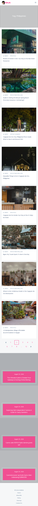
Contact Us (19, 503)
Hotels (14, 56)
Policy (19, 498)
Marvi (6, 56)
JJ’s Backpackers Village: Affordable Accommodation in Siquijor (14, 331)
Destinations (16, 95)
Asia (21, 95)
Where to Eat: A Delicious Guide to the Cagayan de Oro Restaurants (18, 292)
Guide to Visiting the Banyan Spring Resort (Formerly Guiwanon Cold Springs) (16, 99)
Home (19, 493)
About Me (19, 495)
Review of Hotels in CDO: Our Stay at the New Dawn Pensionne (19, 60)
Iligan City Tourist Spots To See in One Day (16, 254)
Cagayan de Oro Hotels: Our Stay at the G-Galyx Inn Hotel (18, 216)
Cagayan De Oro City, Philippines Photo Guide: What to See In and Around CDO (17, 138)
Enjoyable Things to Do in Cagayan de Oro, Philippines (16, 177)
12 (26, 347)
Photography (16, 134)
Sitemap (19, 500)
